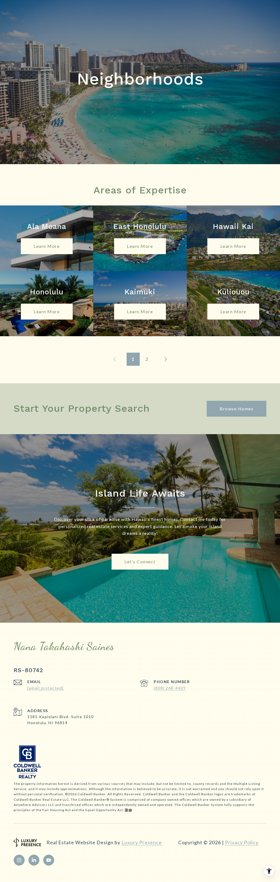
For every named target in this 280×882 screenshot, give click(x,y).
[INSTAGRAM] (19, 860)
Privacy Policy (241, 842)
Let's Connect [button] (140, 561)
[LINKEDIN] (33, 860)
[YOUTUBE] (48, 860)
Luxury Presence (141, 842)
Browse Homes (236, 408)
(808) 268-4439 (170, 688)
